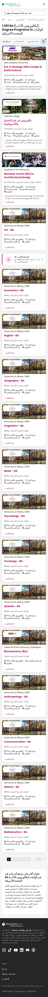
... (33, 859)
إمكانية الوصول (31, 991)
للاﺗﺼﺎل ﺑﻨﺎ (5, 979)
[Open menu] (44, 4)
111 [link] (39, 859)
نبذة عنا (4, 969)
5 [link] (28, 859)
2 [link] (13, 859)
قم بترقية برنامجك (8, 974)
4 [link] (23, 859)
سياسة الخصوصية (19, 991)
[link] (45, 859)
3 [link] (18, 859)
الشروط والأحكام (7, 991)
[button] (19, 41)
